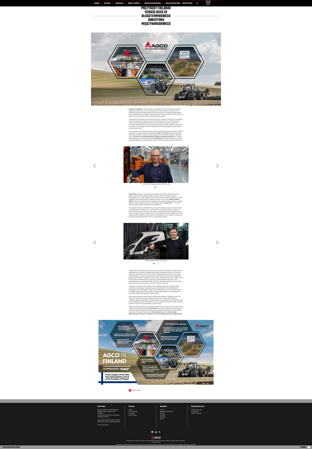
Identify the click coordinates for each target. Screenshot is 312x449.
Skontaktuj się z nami (196, 409)
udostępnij (136, 390)
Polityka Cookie (162, 444)
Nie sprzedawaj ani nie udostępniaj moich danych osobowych (181, 444)
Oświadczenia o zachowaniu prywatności (125, 444)
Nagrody (162, 418)
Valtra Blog (162, 415)
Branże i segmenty (134, 3)
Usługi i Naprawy (133, 415)
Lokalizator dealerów (172, 3)
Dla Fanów (162, 413)
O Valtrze (162, 409)
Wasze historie (187, 3)
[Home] (92, 3)
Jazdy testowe (194, 411)
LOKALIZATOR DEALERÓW (11, 447)
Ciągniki (96, 3)
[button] (217, 166)
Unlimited (107, 3)
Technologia (119, 3)
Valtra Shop (163, 416)
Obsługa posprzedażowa (153, 3)
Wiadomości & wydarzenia (166, 411)
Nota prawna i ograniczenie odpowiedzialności (147, 444)
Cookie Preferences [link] (156, 442)
